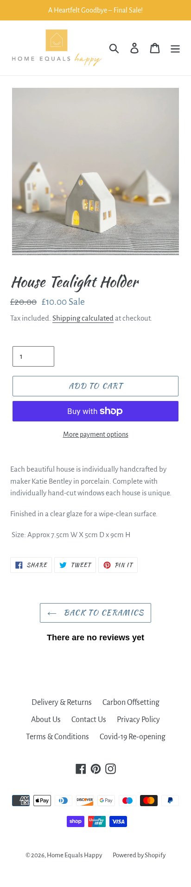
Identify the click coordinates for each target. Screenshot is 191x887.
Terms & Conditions (57, 737)
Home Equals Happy (74, 855)
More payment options (95, 434)
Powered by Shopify (139, 855)
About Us (46, 720)
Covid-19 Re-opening (133, 737)
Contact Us (88, 720)
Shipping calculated (83, 318)
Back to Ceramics (102, 612)
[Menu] (175, 48)
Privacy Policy (138, 720)
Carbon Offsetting (130, 702)
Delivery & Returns (62, 702)
